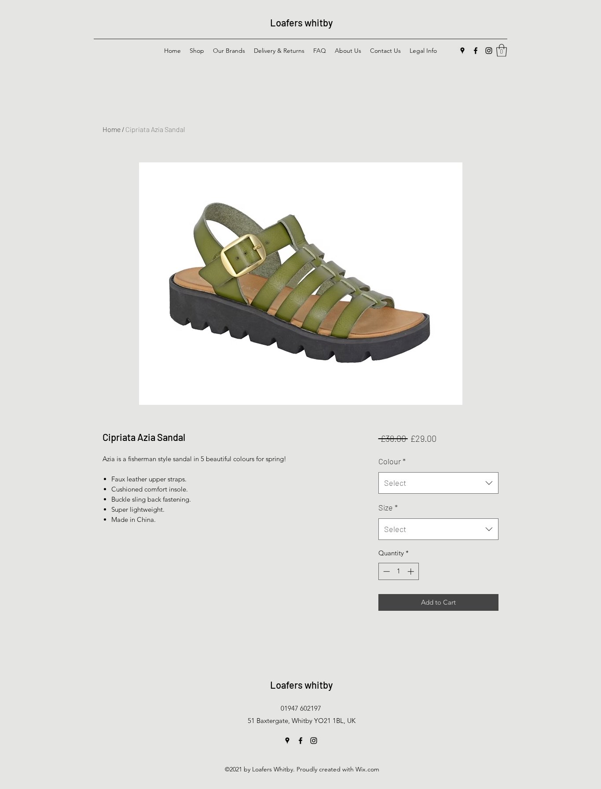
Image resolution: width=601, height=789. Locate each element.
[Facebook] (475, 50)
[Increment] (412, 571)
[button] (501, 50)
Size (388, 507)
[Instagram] (488, 50)
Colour (392, 461)
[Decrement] (386, 571)
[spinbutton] (398, 571)
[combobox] (438, 483)
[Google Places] (462, 50)
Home (112, 129)
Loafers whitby (301, 22)
